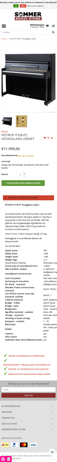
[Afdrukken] (51, 138)
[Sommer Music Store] (28, 15)
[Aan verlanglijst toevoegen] (44, 138)
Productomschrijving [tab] (23, 197)
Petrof (4, 131)
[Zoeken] (53, 32)
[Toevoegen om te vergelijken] (48, 138)
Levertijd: (6, 161)
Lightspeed (16, 458)
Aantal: (4, 174)
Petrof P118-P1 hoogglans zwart (23, 39)
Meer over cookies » (35, 6)
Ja (16, 6)
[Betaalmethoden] (5, 445)
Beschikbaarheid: (8, 155)
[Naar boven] (52, 452)
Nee (23, 6)
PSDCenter (47, 456)
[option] (7, 121)
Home (4, 39)
